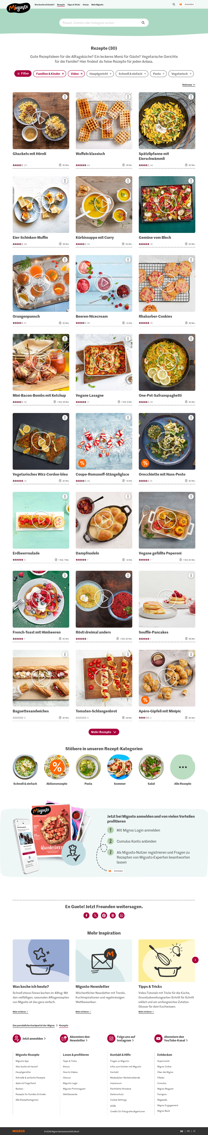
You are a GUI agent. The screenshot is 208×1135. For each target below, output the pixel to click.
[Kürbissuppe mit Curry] (104, 212)
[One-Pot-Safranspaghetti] (167, 370)
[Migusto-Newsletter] (104, 976)
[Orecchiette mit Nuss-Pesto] (167, 449)
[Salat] (151, 770)
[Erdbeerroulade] (41, 528)
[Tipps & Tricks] (166, 976)
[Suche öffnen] (174, 4)
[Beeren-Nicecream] (104, 291)
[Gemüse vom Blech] (167, 212)
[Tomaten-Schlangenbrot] (104, 686)
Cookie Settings (118, 1099)
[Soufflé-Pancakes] (167, 607)
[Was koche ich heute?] (41, 976)
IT (194, 1131)
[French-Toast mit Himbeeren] (41, 607)
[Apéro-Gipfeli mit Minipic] (167, 686)
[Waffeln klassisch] (104, 131)
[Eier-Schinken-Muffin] (41, 212)
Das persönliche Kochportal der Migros (34, 1025)
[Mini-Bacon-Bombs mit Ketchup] (41, 370)
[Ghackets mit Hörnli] (41, 131)
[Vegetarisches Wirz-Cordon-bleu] (41, 449)
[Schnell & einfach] (25, 770)
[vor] (195, 960)
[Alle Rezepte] (182, 770)
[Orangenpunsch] (41, 291)
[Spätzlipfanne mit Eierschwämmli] (167, 131)
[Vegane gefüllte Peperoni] (167, 528)
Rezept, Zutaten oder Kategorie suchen (104, 23)
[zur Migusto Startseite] (19, 5)
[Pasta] (88, 770)
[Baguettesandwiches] (41, 686)
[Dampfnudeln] (104, 528)
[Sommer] (119, 770)
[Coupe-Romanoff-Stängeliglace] (104, 449)
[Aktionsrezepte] (56, 770)
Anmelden (189, 4)
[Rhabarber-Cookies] (167, 291)
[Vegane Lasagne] (104, 370)
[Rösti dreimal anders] (104, 607)
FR (188, 1131)
